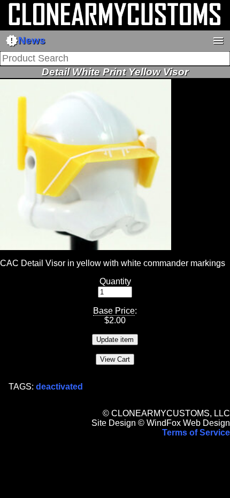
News (25, 40)
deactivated (59, 386)
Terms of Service (196, 432)
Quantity (115, 281)
